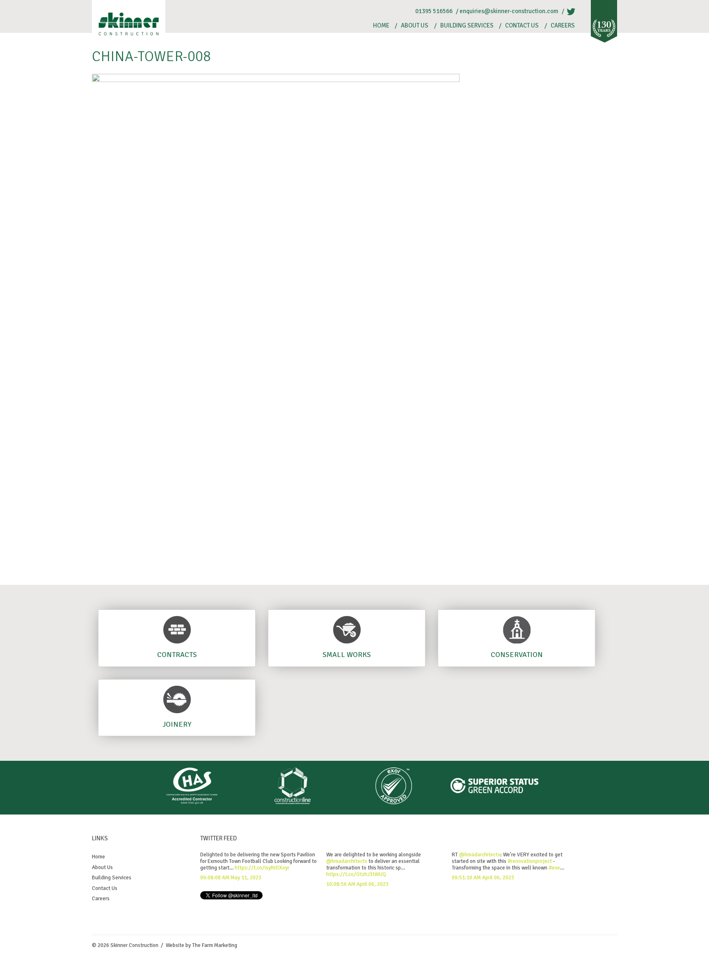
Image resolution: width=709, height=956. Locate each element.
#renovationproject (530, 861)
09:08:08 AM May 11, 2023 (230, 877)
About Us (414, 26)
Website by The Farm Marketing (201, 945)
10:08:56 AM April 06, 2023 (357, 884)
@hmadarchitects (346, 861)
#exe (554, 868)
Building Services (467, 26)
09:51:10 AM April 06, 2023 (483, 877)
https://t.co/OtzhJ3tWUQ (356, 874)
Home (381, 26)
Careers (563, 26)
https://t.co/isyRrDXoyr (262, 868)
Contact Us (522, 26)
